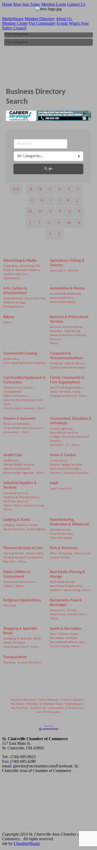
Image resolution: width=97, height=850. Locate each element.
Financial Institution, (17, 424)
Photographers (13, 306)
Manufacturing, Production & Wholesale (69, 522)
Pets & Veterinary (64, 548)
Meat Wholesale (61, 538)
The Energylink (16, 32)
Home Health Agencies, (19, 473)
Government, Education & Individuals (71, 421)
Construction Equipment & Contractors (24, 380)
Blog (17, 4)
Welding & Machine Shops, (21, 497)
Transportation (15, 657)
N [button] (40, 212)
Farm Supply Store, (16, 647)
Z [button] (59, 234)
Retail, (7, 642)
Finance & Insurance (19, 419)
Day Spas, (9, 561)
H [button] (42, 201)
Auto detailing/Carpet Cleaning (24, 363)
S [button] (30, 223)
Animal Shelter (60, 557)
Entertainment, (13, 298)
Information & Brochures (66, 708)
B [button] (40, 189)
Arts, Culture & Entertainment (15, 291)
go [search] (51, 169)
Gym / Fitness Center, (64, 634)
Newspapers (11, 278)
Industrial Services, (16, 493)
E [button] (69, 189)
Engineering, (72, 331)
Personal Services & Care (23, 548)
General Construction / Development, (19, 389)
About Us (64, 18)
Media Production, (16, 274)
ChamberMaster (27, 843)
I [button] (50, 201)
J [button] (59, 201)
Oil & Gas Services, (16, 501)
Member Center (15, 23)
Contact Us (76, 4)
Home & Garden (63, 455)
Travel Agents (36, 529)
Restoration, (11, 359)
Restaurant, (57, 610)
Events (62, 23)
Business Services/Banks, (67, 327)
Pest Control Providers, (65, 468)
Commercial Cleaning (20, 354)
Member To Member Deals (45, 704)
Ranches (73, 270)
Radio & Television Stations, (22, 270)
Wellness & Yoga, (14, 302)
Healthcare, (11, 460)
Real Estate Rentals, (63, 582)
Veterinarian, (83, 553)
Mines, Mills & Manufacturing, (24, 505)
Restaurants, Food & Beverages (66, 603)
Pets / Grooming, (61, 553)
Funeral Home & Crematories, (23, 557)
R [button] (79, 212)
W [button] (69, 223)
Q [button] (69, 212)
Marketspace (74, 704)
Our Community (42, 23)
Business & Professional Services (69, 319)
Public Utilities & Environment (17, 574)
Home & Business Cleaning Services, (68, 337)
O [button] (50, 212)
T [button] (39, 223)
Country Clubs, (60, 646)
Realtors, (56, 590)
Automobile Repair (63, 302)
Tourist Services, (14, 529)
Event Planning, (35, 298)
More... (55, 343)
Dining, (71, 610)
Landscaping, (59, 460)
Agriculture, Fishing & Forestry (67, 263)
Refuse (20, 586)
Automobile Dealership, (66, 293)
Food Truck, (58, 614)
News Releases (48, 700)
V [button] (58, 223)
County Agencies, (61, 428)
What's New (79, 23)
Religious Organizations (22, 600)
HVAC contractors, (15, 396)
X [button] (79, 223)
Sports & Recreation (66, 629)
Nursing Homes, (14, 553)
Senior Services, (60, 391)
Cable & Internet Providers (68, 367)
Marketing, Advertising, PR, (21, 266)
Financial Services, (15, 428)
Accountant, (11, 432)
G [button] (32, 201)
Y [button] (50, 234)
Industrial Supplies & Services (20, 485)
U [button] (49, 223)
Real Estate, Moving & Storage (67, 574)
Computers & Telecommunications (66, 356)
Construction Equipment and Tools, (23, 402)
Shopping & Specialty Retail (20, 631)
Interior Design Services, (66, 464)
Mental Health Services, (19, 464)
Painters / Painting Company (69, 473)
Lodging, (9, 525)
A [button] (31, 189)
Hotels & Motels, (27, 525)
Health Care (12, 455)
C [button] (50, 189)
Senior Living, (72, 590)
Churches (9, 605)
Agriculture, (58, 270)
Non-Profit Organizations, (67, 387)
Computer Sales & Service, (68, 363)
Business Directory (23, 700)
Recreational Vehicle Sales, (68, 642)
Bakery (8, 317)
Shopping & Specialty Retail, (22, 638)
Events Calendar (72, 700)
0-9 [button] (16, 189)
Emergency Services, (64, 396)
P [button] (60, 212)
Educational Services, (64, 432)
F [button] (78, 189)
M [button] (30, 212)
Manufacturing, (60, 529)
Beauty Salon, (35, 553)
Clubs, (77, 391)
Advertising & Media (19, 261)
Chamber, (56, 331)
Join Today (31, 4)
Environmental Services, (19, 582)
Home (7, 4)
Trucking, (9, 662)
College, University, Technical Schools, (69, 439)
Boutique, (19, 642)
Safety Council (14, 28)
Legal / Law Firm (61, 488)
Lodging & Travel (16, 520)
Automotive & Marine (67, 289)
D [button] (59, 189)
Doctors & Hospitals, (17, 468)
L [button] (77, 201)
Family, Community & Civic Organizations (67, 380)
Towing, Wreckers (29, 662)
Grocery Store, (77, 614)
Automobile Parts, (62, 298)
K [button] (68, 201)
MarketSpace (13, 18)
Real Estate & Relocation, (67, 586)
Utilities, (8, 586)
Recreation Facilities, (64, 638)
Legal (54, 483)
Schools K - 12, (60, 445)
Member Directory (40, 18)
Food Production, (62, 534)
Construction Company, (19, 408)
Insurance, (36, 428)
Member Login (53, 4)
